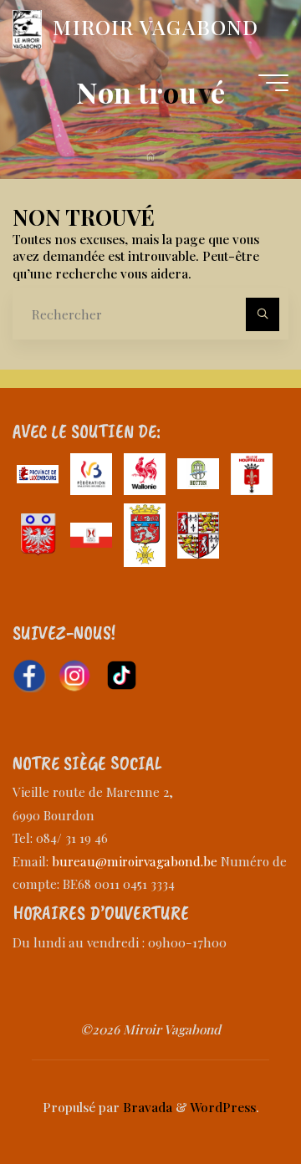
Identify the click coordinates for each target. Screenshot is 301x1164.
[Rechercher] (262, 314)
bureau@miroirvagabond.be (134, 861)
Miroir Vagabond (155, 26)
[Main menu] (273, 82)
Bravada (146, 1107)
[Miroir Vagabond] (27, 27)
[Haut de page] (236, 1099)
